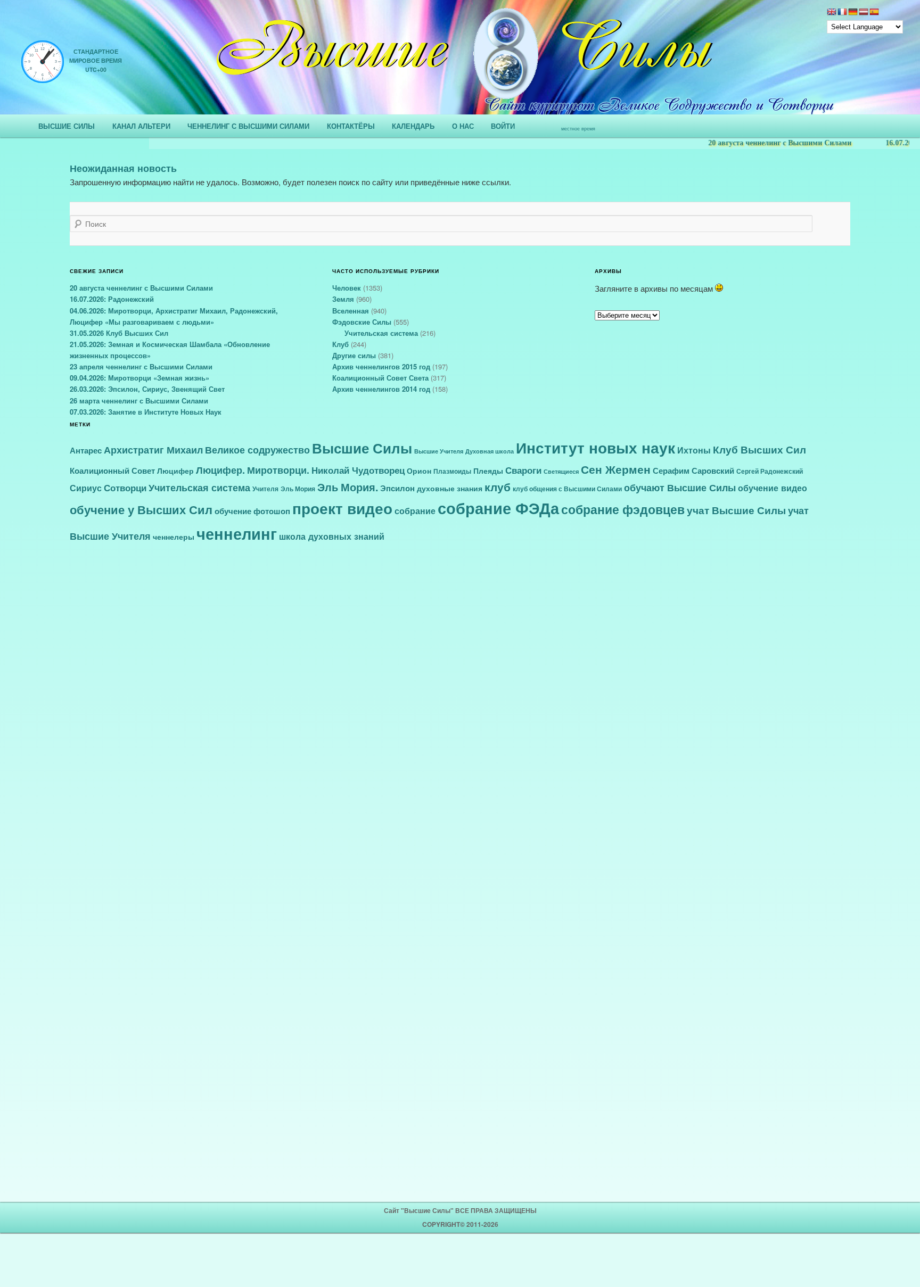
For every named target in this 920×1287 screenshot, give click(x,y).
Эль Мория (298, 488)
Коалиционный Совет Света (380, 378)
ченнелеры (173, 536)
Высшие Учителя (438, 451)
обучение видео (772, 487)
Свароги (523, 470)
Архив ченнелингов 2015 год (381, 366)
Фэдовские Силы (361, 322)
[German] (853, 12)
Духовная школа (489, 451)
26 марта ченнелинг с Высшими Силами (139, 400)
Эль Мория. (347, 487)
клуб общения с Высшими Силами (567, 488)
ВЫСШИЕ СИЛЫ (66, 126)
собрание (415, 511)
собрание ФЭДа (498, 508)
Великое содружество (257, 449)
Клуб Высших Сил (759, 449)
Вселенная (350, 311)
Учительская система (381, 333)
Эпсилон (397, 488)
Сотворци (125, 487)
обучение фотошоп (252, 511)
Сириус (86, 488)
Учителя (265, 488)
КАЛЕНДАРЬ (413, 126)
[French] (842, 12)
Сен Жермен (616, 469)
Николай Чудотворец (358, 470)
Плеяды (488, 470)
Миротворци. (278, 469)
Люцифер (175, 470)
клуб (497, 486)
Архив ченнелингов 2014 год (381, 389)
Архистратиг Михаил (153, 450)
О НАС (463, 126)
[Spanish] (874, 12)
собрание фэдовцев (623, 509)
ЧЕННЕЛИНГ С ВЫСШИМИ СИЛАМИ (248, 126)
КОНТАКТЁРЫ (351, 126)
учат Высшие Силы (736, 509)
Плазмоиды (452, 471)
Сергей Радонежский (769, 471)
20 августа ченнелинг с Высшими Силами (761, 143)
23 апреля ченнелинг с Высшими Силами (141, 366)
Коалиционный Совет (112, 470)
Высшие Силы (362, 448)
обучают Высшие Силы (680, 487)
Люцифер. (220, 470)
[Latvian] (863, 12)
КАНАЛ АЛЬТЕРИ (141, 126)
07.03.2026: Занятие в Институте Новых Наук (145, 412)
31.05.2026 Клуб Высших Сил (119, 333)
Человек (346, 288)
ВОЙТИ (503, 126)
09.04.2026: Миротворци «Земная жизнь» (139, 378)
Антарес (86, 450)
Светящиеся (561, 471)
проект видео (342, 508)
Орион (419, 470)
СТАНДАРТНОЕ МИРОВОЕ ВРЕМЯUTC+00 (95, 60)
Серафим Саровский (693, 470)
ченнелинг (236, 533)
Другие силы (354, 355)
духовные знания (449, 488)
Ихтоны (694, 449)
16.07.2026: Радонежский (112, 299)
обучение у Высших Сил (141, 509)
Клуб (340, 344)
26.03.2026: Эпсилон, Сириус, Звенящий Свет (147, 389)
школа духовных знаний (331, 536)
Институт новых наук (595, 447)
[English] (831, 12)
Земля (343, 299)
